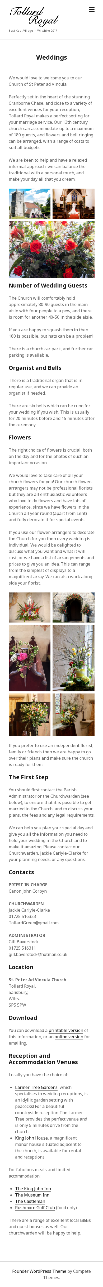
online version (69, 1037)
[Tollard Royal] (34, 25)
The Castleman (30, 1201)
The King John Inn (33, 1189)
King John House (31, 1138)
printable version (66, 1030)
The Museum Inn (32, 1195)
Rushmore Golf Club (35, 1208)
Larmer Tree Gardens (36, 1087)
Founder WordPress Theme (39, 1271)
